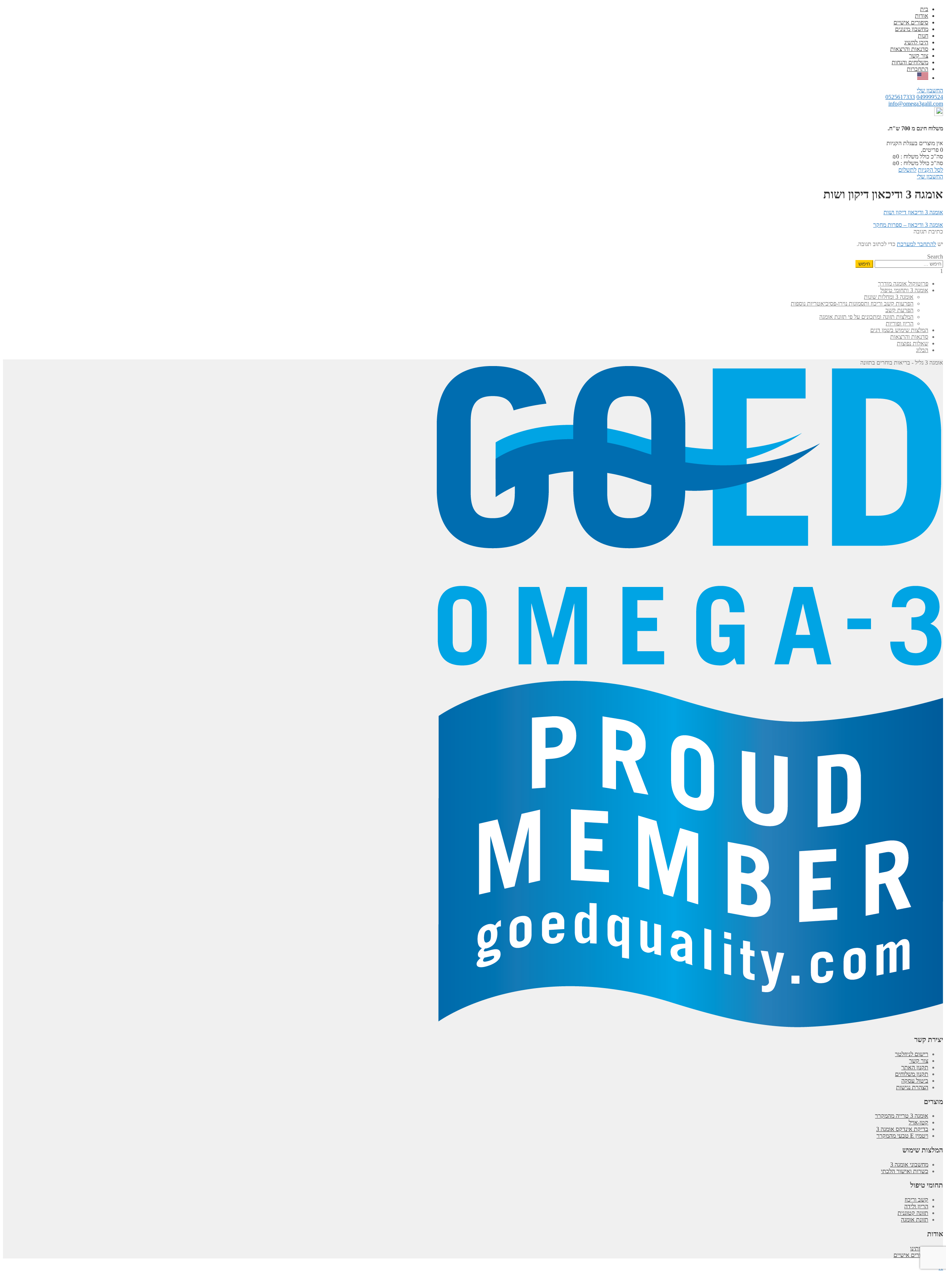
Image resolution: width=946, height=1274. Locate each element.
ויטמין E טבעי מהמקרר (902, 1136)
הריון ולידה (916, 1206)
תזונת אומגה (914, 1219)
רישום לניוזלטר (911, 1054)
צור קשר (918, 55)
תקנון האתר (914, 1067)
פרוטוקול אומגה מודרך (903, 283)
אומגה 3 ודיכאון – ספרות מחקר (908, 225)
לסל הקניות (930, 170)
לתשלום (907, 170)
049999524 (929, 97)
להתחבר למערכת (916, 244)
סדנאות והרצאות (909, 49)
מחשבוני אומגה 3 (909, 1164)
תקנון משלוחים (911, 1074)
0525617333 (900, 97)
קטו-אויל (918, 1122)
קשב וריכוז (916, 1199)
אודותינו (919, 1248)
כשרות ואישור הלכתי (904, 1171)
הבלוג (922, 350)
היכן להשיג (916, 42)
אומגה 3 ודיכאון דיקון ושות (913, 212)
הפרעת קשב (899, 310)
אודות (921, 16)
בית (924, 9)
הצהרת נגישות (912, 1087)
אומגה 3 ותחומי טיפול (904, 290)
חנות (923, 36)
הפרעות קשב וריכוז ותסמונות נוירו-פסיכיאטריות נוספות (852, 303)
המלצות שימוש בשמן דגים (899, 330)
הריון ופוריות (899, 323)
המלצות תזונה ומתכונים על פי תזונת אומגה (866, 317)
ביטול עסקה (914, 1080)
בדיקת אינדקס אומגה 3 (902, 1129)
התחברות (917, 69)
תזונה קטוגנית (913, 1213)
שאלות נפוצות (912, 343)
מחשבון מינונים (911, 29)
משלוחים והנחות (910, 62)
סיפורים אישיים (911, 22)
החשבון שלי (930, 90)
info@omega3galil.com (915, 103)
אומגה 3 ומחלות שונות (888, 297)
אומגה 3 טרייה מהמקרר (901, 1116)
